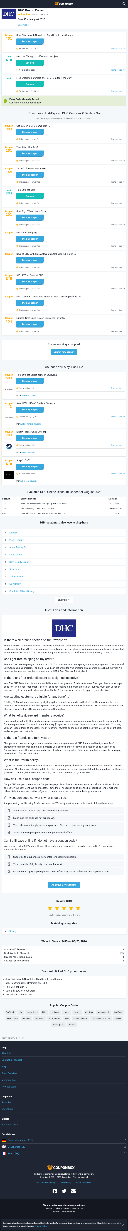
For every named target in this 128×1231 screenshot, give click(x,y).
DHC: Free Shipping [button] (26, 232)
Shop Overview (9, 1073)
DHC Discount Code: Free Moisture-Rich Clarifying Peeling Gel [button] (48, 296)
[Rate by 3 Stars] (64, 908)
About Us (6, 1053)
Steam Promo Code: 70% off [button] (31, 431)
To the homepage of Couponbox (64, 3)
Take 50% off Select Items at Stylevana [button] (36, 374)
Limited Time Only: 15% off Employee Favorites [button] (41, 318)
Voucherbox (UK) (16, 1146)
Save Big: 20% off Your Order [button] (31, 211)
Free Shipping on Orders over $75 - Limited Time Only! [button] (44, 77)
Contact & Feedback (12, 1060)
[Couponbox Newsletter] (73, 1192)
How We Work (9, 1086)
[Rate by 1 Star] (50, 908)
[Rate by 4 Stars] (71, 908)
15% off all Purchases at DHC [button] (31, 168)
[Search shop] (124, 4)
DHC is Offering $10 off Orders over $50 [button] (37, 56)
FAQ (4, 1066)
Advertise (6, 1102)
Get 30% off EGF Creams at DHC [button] (33, 125)
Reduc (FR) (13, 1153)
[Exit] (123, 1224)
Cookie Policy (65, 1182)
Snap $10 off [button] (23, 460)
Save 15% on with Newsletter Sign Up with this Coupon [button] (44, 35)
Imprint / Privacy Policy (45, 1182)
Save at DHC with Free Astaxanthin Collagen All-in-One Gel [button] (46, 254)
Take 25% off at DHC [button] (27, 147)
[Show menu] (4, 4)
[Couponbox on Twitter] (64, 1192)
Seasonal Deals (10, 1124)
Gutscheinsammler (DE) (20, 1140)
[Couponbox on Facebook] (54, 1192)
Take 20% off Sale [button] (25, 190)
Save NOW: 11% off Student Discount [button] (35, 403)
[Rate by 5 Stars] (78, 908)
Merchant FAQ (9, 1080)
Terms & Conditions (84, 1182)
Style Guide (7, 1109)
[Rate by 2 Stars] (57, 908)
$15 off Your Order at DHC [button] (30, 275)
